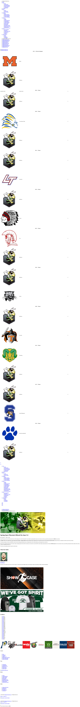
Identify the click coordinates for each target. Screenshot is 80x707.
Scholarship (6, 500)
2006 (3, 633)
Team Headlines (6, 29)
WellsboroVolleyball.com (6, 45)
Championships (6, 21)
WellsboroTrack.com (5, 44)
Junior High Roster (7, 5)
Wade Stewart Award (7, 27)
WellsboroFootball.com (5, 1)
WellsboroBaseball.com (5, 39)
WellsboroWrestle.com (5, 46)
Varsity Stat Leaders (5, 659)
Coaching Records (6, 485)
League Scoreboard (7, 480)
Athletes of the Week (7, 31)
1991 (3, 638)
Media (3, 28)
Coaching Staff (6, 470)
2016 (3, 624)
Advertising (6, 501)
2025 (3, 617)
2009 (3, 630)
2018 (3, 623)
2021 (3, 620)
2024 (3, 618)
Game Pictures (6, 495)
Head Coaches (6, 23)
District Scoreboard (7, 15)
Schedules (3, 8)
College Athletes (6, 22)
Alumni (5, 19)
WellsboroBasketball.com (6, 40)
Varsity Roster (6, 4)
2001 (3, 637)
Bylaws (5, 36)
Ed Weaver (2, 562)
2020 (3, 621)
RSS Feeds (5, 30)
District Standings (6, 14)
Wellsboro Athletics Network (6, 38)
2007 (3, 632)
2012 (3, 628)
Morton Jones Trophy (7, 26)
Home (5, 3)
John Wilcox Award (7, 25)
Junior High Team (5, 666)
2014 (3, 626)
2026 (3, 616)
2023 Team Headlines (5, 510)
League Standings (6, 16)
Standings (4, 12)
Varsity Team (4, 668)
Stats (3, 9)
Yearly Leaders (6, 475)
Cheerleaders (6, 7)
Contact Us (4, 696)
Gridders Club (4, 34)
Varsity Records (6, 490)
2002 (3, 636)
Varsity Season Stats (5, 658)
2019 (3, 622)
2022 (3, 619)
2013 (3, 627)
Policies (1, 696)
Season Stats (6, 11)
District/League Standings (6, 657)
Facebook (5, 32)
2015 (3, 625)
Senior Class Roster (7, 6)
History (3, 17)
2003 (3, 635)
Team (3, 2)
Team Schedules (4, 667)
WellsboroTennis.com (5, 43)
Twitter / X (5, 33)
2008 (3, 631)
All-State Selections (7, 20)
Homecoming (6, 24)
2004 (3, 634)
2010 (3, 629)
